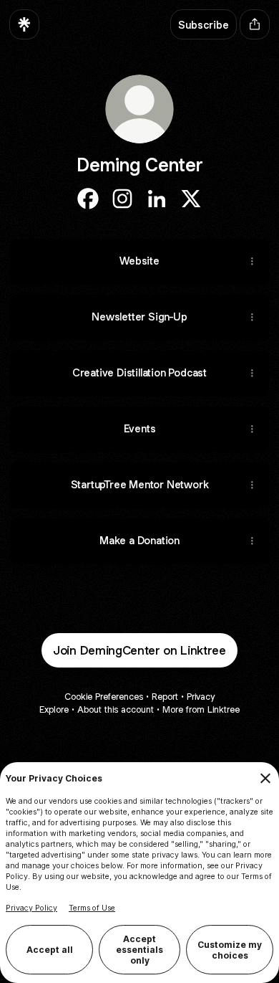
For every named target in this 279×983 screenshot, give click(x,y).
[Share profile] (254, 24)
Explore (54, 709)
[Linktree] (24, 24)
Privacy (201, 696)
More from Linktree (201, 709)
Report (165, 696)
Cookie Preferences (103, 696)
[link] (88, 198)
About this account (115, 709)
